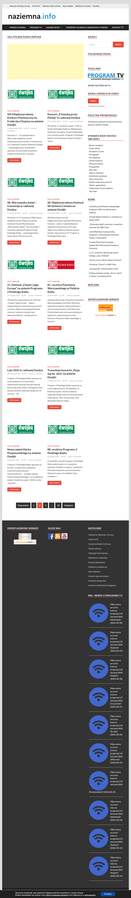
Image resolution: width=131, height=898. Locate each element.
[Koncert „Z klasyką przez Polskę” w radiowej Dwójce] (65, 94)
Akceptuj (107, 894)
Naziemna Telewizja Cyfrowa (20, 6)
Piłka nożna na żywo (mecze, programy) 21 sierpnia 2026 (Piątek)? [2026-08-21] (116, 866)
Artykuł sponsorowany (98, 576)
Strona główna (17, 27)
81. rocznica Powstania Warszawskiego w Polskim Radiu (63, 288)
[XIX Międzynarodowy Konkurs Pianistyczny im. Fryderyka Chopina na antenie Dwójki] (25, 94)
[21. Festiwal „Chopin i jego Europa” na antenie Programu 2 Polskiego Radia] (25, 265)
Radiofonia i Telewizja (82, 6)
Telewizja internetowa (98, 553)
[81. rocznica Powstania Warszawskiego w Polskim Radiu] (65, 265)
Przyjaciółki (94, 166)
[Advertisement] (45, 61)
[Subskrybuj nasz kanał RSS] (58, 536)
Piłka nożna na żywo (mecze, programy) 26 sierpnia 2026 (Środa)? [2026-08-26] (116, 725)
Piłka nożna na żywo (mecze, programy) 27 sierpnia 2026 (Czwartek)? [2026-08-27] (116, 697)
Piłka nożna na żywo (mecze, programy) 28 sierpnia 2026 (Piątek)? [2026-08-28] (116, 669)
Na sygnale (94, 154)
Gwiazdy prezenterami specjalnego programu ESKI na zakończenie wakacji (104, 209)
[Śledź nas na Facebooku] (51, 536)
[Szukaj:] (106, 44)
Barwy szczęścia (96, 145)
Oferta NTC (36, 6)
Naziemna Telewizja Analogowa (102, 585)
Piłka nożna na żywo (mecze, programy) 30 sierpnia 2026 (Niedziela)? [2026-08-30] (116, 613)
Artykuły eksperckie (97, 580)
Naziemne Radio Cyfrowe (51, 6)
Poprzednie (23, 505)
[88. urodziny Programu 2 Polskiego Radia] (65, 429)
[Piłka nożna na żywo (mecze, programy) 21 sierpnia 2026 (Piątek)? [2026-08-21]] (98, 875)
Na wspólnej (94, 157)
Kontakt (116, 27)
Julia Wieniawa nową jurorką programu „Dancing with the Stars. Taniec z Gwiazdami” (104, 234)
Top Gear (93, 191)
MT (27, 128)
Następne (68, 505)
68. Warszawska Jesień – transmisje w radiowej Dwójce (22, 206)
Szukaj (93, 101)
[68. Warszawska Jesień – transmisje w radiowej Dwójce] (25, 182)
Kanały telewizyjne (96, 562)
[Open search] (122, 27)
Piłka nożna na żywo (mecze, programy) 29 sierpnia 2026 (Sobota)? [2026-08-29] (116, 641)
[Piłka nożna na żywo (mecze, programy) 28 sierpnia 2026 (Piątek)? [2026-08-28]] (98, 678)
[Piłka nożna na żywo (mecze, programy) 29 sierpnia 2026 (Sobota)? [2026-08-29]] (98, 650)
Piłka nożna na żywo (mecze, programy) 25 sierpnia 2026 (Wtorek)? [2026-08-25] (116, 753)
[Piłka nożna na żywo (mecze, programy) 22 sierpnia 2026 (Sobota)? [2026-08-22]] (98, 847)
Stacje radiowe (68, 6)
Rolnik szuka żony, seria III (100, 182)
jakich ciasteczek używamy (57, 895)
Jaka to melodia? (96, 173)
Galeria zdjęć (53, 27)
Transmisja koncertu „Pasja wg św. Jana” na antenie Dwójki (63, 374)
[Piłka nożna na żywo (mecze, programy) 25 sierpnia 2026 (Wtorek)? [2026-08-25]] (98, 761)
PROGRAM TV (36, 27)
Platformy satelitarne (97, 567)
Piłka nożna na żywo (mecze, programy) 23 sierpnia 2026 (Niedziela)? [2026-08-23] (116, 810)
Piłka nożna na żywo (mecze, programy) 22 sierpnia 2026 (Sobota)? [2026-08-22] (116, 838)
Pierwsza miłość (96, 163)
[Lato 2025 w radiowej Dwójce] (25, 350)
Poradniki (96, 6)
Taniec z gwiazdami (97, 185)
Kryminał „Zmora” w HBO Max (102, 264)
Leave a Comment (76, 121)
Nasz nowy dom (96, 179)
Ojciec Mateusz (96, 160)
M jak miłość (94, 148)
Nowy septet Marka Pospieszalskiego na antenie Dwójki (24, 453)
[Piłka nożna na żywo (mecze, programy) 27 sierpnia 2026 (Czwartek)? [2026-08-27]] (98, 705)
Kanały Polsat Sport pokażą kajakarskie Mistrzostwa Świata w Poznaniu (104, 245)
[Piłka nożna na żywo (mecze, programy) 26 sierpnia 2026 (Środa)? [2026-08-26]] (98, 733)
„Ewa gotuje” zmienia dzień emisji (103, 268)
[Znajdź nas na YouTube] (64, 536)
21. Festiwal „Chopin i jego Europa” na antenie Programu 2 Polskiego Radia (25, 288)
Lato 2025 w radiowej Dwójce (25, 370)
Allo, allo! (93, 170)
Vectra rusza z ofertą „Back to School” (105, 260)
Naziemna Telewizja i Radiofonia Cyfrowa (87, 27)
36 (58, 505)
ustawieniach (89, 895)
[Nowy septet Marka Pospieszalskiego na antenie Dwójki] (25, 429)
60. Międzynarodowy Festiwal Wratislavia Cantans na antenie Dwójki (65, 206)
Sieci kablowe (94, 571)
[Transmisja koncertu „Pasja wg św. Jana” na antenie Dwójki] (65, 350)
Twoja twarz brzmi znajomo (101, 188)
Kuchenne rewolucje (98, 176)
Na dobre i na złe (96, 151)
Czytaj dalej (13, 159)
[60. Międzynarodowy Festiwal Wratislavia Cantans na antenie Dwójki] (65, 182)
